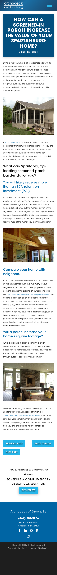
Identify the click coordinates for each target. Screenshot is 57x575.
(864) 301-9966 (28, 518)
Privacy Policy (29, 548)
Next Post (12, 452)
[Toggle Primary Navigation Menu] (49, 5)
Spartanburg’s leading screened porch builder (28, 294)
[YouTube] (31, 530)
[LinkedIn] (25, 530)
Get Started (28, 491)
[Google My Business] (37, 530)
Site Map (42, 548)
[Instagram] (28, 536)
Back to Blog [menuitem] (43, 444)
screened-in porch (13, 142)
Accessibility (14, 548)
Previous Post (14, 444)
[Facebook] (20, 530)
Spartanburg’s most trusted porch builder (21, 415)
